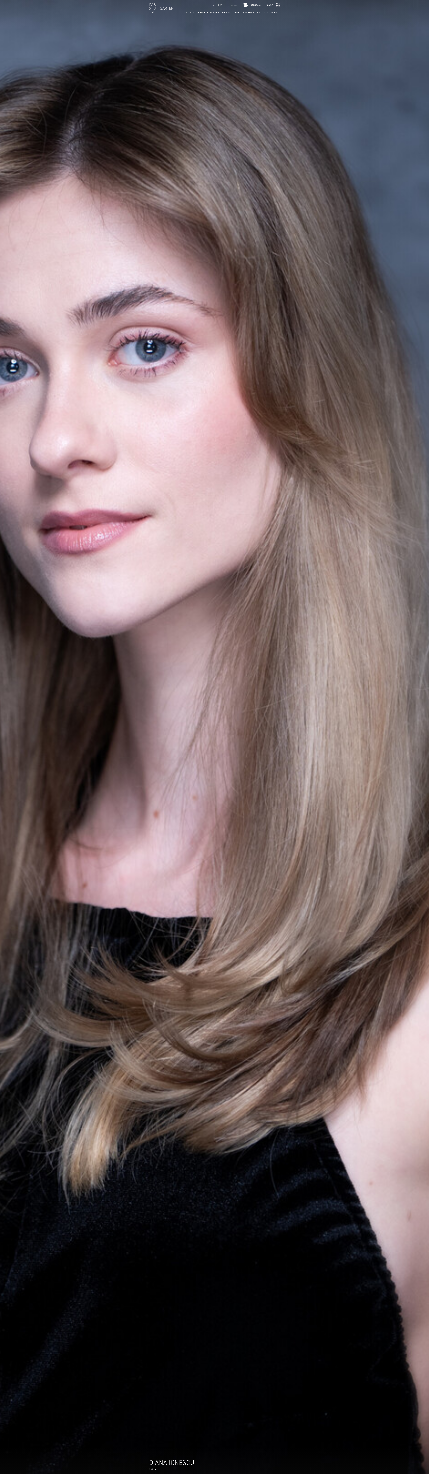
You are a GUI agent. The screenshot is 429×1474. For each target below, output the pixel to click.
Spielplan (188, 12)
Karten (201, 12)
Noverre (227, 12)
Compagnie (213, 12)
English (234, 5)
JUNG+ (237, 12)
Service (275, 12)
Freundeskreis (252, 12)
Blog (265, 12)
